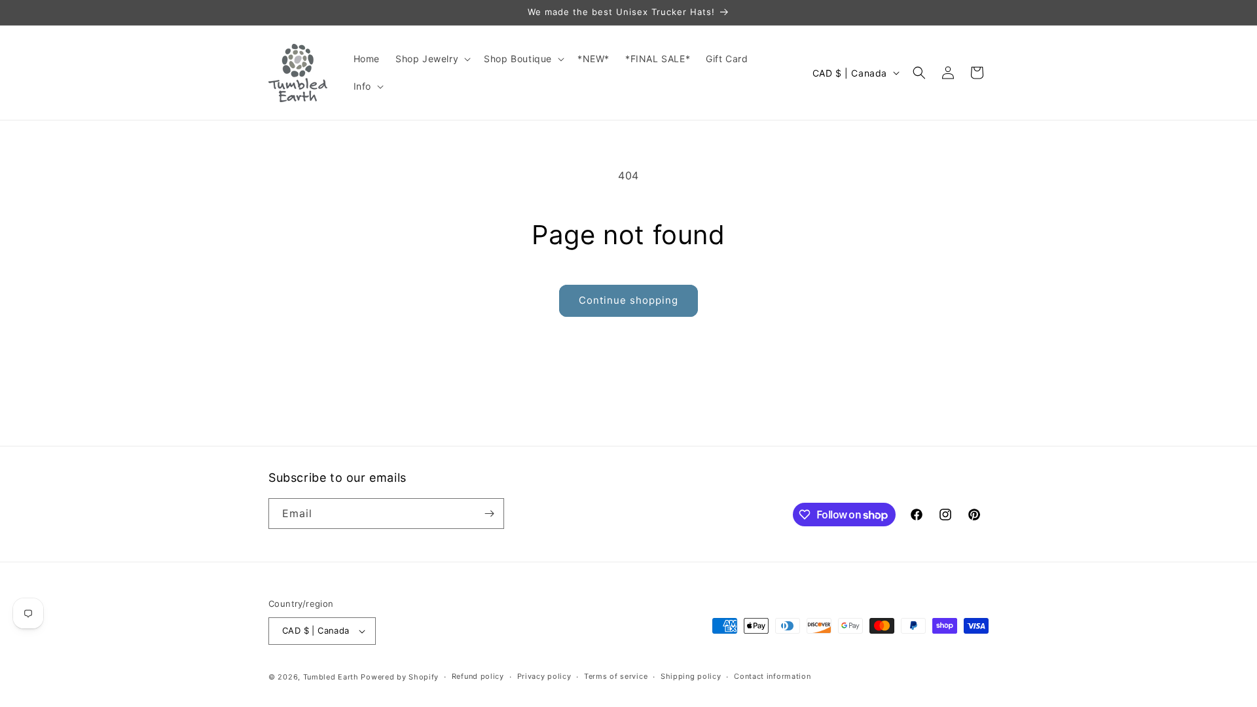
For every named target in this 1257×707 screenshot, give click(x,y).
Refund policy (478, 676)
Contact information (772, 676)
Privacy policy (544, 676)
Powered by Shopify (400, 676)
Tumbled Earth (331, 676)
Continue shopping (628, 300)
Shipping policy (691, 676)
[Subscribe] (489, 513)
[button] (432, 59)
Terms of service (615, 676)
